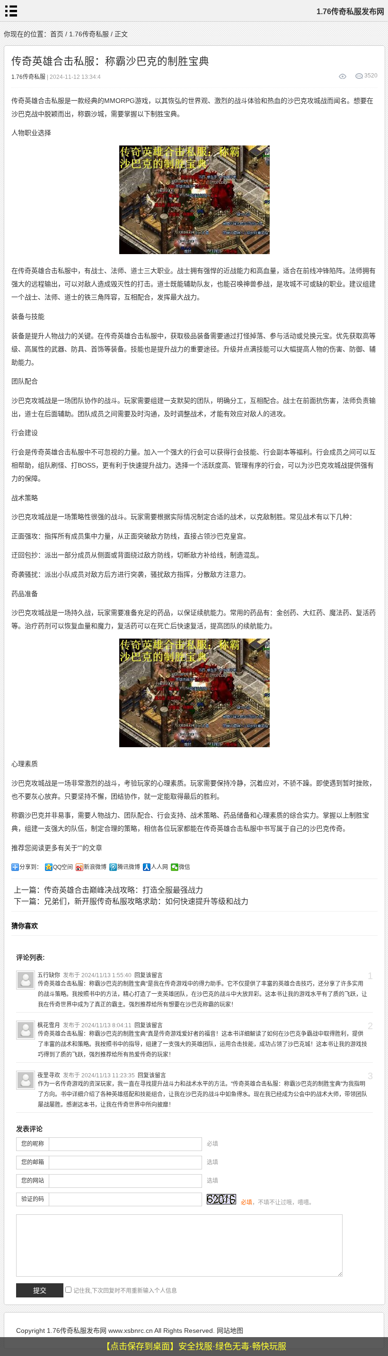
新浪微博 (95, 867)
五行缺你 (48, 975)
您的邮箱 (32, 1162)
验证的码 (32, 1199)
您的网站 (32, 1180)
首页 (56, 34)
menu (11, 11)
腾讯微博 (128, 867)
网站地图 (230, 1330)
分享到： (30, 867)
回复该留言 (148, 975)
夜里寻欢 (48, 1075)
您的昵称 (32, 1144)
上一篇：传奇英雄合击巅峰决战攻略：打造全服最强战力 (108, 890)
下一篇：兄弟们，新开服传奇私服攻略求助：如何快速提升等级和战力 (131, 901)
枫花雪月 (48, 1025)
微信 (184, 867)
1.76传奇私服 (89, 34)
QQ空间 (63, 867)
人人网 (159, 867)
